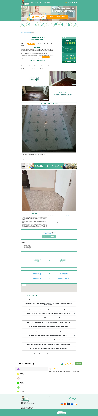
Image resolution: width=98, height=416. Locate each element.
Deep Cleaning (69, 29)
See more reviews (78, 363)
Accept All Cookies (62, 413)
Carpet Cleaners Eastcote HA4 (37, 273)
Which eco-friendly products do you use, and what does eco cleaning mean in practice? (48, 331)
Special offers (47, 233)
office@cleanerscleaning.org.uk (27, 408)
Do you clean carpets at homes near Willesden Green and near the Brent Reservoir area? (48, 339)
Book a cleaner (51, 233)
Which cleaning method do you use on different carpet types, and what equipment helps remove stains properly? (48, 304)
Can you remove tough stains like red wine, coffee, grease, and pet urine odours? (48, 335)
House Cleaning (42, 29)
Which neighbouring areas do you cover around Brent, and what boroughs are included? (48, 344)
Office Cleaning (49, 29)
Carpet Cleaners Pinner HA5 (63, 275)
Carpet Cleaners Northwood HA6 (36, 275)
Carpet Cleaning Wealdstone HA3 (63, 277)
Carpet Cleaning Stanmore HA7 (63, 274)
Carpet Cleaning (36, 29)
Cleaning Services (56, 29)
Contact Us (50, 2)
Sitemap (50, 396)
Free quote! (49, 236)
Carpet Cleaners (22, 29)
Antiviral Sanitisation (29, 29)
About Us (36, 2)
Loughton (63, 215)
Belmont (69, 215)
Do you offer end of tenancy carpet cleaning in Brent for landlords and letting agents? (48, 309)
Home (32, 2)
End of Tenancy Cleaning (62, 29)
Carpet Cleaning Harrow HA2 (37, 278)
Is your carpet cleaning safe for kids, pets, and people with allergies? (48, 317)
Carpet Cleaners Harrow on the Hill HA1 (63, 278)
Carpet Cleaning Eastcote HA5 (63, 273)
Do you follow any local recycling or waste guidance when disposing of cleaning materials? (48, 353)
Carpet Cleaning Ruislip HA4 (37, 277)
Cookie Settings (60, 411)
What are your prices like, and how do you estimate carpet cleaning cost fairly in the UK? (48, 322)
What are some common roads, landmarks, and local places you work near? (48, 348)
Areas (45, 2)
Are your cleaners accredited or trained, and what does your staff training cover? (48, 326)
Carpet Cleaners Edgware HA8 (37, 274)
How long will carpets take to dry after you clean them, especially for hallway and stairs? (48, 313)
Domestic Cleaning (76, 29)
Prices (41, 2)
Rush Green (66, 215)
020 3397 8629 (72, 2)
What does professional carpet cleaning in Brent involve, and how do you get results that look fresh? (48, 299)
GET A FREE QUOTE (57, 17)
